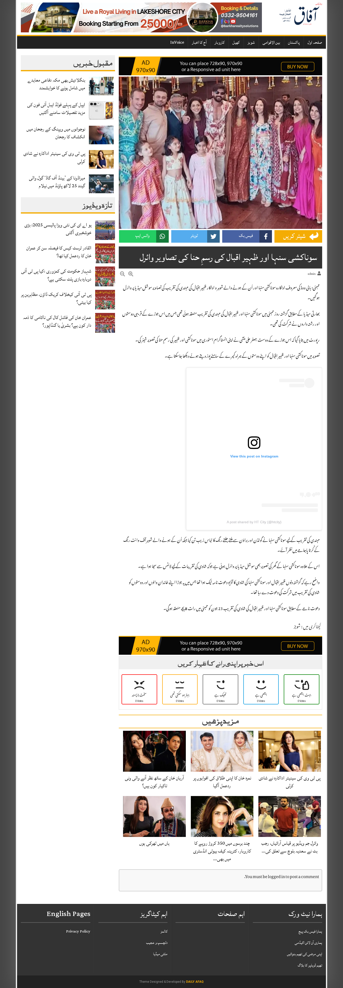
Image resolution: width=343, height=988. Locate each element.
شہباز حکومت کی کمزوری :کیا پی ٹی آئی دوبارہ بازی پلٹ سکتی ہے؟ (56, 275)
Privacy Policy (78, 931)
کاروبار (219, 42)
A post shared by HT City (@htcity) (254, 522)
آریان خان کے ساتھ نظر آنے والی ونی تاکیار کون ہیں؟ (154, 782)
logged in (276, 877)
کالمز (163, 931)
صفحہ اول (315, 42)
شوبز (251, 42)
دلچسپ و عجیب (156, 942)
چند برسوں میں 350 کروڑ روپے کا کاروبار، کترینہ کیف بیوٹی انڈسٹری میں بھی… (222, 851)
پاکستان (294, 42)
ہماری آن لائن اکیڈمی (308, 942)
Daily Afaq (195, 981)
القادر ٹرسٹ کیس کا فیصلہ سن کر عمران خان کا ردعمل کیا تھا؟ (58, 251)
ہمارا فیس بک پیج (310, 931)
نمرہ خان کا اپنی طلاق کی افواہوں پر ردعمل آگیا (222, 782)
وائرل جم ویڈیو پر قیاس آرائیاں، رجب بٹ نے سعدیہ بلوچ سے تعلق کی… (289, 847)
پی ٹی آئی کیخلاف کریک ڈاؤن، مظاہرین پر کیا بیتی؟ (56, 298)
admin (312, 274)
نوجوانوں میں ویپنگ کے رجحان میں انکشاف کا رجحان (56, 133)
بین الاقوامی (271, 42)
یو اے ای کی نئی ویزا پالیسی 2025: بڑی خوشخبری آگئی (57, 228)
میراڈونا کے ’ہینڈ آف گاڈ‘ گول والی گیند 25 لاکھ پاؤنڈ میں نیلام (57, 181)
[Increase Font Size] (130, 275)
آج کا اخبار (199, 42)
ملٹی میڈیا (160, 954)
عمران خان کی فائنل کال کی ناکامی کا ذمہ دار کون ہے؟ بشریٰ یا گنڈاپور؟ (57, 321)
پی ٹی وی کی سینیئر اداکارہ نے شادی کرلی (54, 157)
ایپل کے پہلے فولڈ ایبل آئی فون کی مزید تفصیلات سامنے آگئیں (56, 108)
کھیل (236, 42)
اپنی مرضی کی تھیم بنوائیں (304, 954)
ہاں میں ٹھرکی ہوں (154, 843)
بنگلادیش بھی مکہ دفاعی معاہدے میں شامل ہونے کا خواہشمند (56, 84)
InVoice (177, 42)
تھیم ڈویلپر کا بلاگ (310, 965)
